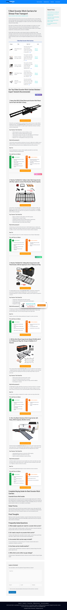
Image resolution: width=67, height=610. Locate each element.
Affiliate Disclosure (36, 603)
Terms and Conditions (45, 603)
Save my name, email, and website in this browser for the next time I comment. (24, 588)
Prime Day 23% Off (31, 306)
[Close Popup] (46, 302)
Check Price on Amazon (25, 120)
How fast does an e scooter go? (53, 12)
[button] (41, 305)
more (30, 52)
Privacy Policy (29, 603)
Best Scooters (18, 15)
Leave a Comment (12, 15)
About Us (20, 603)
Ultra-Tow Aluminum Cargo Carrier (17, 82)
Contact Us (24, 603)
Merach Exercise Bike (30, 303)
